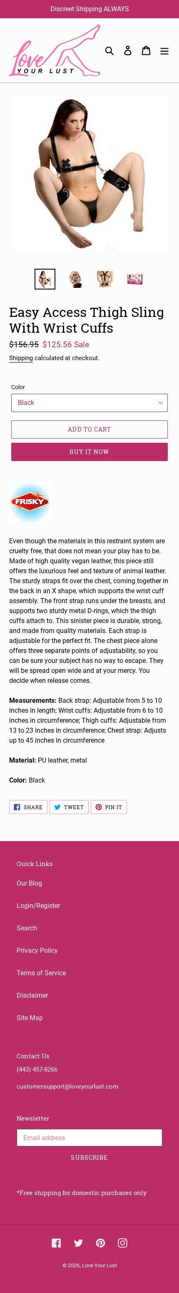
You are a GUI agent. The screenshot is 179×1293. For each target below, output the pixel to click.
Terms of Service (41, 973)
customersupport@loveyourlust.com (67, 1086)
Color (18, 387)
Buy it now (89, 452)
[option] (45, 279)
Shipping (21, 358)
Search (27, 928)
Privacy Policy (37, 950)
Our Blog (29, 883)
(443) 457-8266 (37, 1069)
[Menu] (164, 50)
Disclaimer (32, 995)
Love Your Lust (99, 1265)
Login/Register (38, 906)
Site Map (30, 1018)
